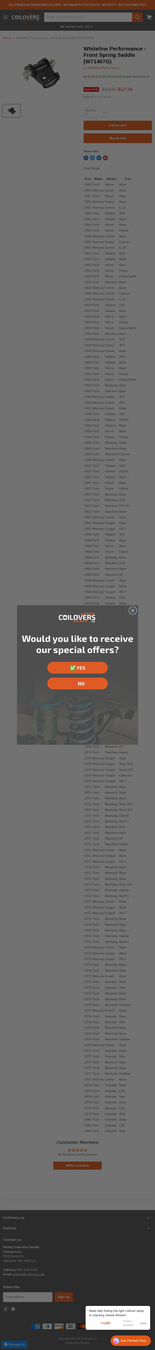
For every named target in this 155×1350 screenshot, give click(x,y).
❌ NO (78, 683)
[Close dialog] (132, 610)
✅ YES (77, 668)
